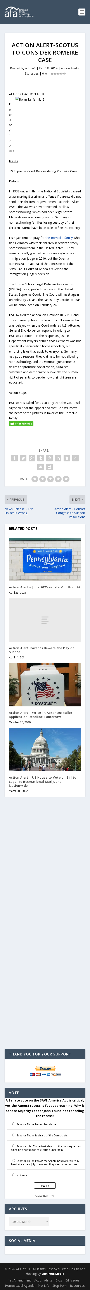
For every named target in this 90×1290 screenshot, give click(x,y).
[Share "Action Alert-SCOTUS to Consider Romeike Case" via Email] (40, 467)
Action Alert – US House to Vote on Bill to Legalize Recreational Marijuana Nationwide (42, 781)
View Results (44, 1196)
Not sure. (22, 1175)
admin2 (30, 68)
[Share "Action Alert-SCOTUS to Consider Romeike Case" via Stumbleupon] (75, 458)
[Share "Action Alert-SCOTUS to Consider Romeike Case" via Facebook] (14, 458)
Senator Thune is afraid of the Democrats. (42, 1135)
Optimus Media (53, 1274)
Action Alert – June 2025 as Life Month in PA (44, 587)
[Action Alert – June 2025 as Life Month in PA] (45, 559)
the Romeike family (59, 238)
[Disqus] (45, 869)
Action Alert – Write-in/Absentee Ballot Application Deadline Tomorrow (41, 715)
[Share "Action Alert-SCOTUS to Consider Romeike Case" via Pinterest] (49, 458)
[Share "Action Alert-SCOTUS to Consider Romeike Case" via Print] (49, 467)
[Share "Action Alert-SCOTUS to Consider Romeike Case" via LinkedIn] (58, 458)
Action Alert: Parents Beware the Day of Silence (41, 650)
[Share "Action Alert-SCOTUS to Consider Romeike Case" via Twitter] (23, 458)
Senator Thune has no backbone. (37, 1124)
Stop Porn (59, 1285)
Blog (58, 1280)
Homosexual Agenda (20, 1285)
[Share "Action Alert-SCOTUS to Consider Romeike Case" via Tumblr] (40, 458)
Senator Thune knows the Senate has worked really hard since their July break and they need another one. (45, 1162)
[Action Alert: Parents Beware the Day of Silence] (45, 620)
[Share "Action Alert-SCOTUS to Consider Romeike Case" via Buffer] (66, 458)
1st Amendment (19, 1280)
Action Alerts (70, 68)
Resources (77, 1285)
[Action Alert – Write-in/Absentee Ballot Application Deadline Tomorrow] (45, 684)
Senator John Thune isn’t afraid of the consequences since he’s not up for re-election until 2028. (46, 1148)
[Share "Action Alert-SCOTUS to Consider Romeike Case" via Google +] (32, 458)
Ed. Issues (32, 73)
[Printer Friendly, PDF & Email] (21, 423)
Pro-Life (43, 1285)
